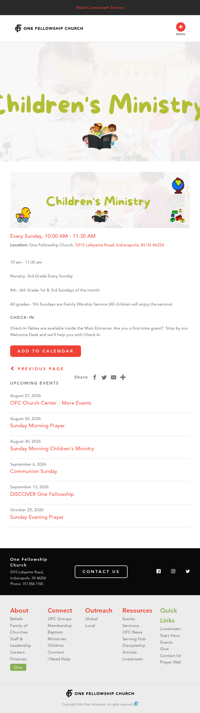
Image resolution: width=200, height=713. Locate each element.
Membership (60, 625)
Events (128, 618)
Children (56, 645)
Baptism (55, 632)
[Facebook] (159, 571)
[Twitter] (188, 571)
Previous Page (39, 368)
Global (91, 618)
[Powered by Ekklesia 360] (136, 704)
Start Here (170, 635)
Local (90, 625)
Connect (60, 610)
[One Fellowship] (49, 28)
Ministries (57, 638)
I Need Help (59, 658)
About (19, 610)
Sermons (130, 625)
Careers (17, 652)
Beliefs (16, 618)
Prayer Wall (170, 662)
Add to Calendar (45, 351)
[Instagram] (173, 571)
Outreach (99, 610)
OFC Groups (59, 618)
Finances (18, 658)
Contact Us (101, 571)
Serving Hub (134, 638)
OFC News (132, 632)
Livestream (132, 658)
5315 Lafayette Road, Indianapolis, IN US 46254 (119, 244)
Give (18, 667)
